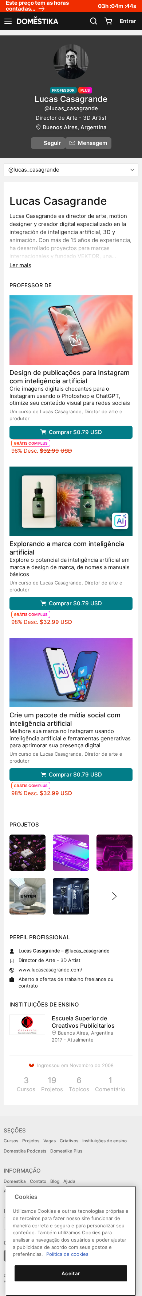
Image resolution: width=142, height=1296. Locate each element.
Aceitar (71, 1273)
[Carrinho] (108, 21)
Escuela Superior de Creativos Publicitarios (83, 1022)
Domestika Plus (66, 1151)
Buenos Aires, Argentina (75, 127)
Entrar (128, 21)
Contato (38, 1181)
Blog (54, 1181)
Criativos (69, 1140)
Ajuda (69, 1181)
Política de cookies (67, 1254)
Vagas (49, 1140)
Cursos (11, 1140)
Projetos (30, 1140)
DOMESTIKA (36, 21)
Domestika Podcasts (25, 1151)
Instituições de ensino (104, 1140)
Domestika (15, 1181)
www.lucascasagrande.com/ (50, 970)
